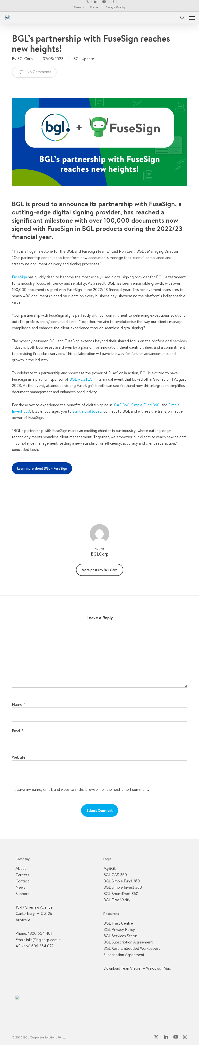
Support (22, 893)
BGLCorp (25, 58)
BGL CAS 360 (115, 874)
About (21, 868)
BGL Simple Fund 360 (121, 881)
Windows (153, 968)
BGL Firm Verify (116, 900)
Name (18, 704)
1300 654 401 (40, 933)
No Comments (38, 71)
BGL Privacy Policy (119, 929)
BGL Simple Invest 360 (122, 887)
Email (17, 730)
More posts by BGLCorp (99, 569)
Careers (22, 874)
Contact (22, 881)
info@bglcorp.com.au (44, 939)
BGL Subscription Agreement (128, 942)
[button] (192, 17)
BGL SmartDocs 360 (120, 893)
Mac (167, 968)
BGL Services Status (120, 935)
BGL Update (83, 58)
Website (18, 757)
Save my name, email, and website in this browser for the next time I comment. (83, 789)
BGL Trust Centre (118, 923)
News (20, 887)
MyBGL (109, 868)
